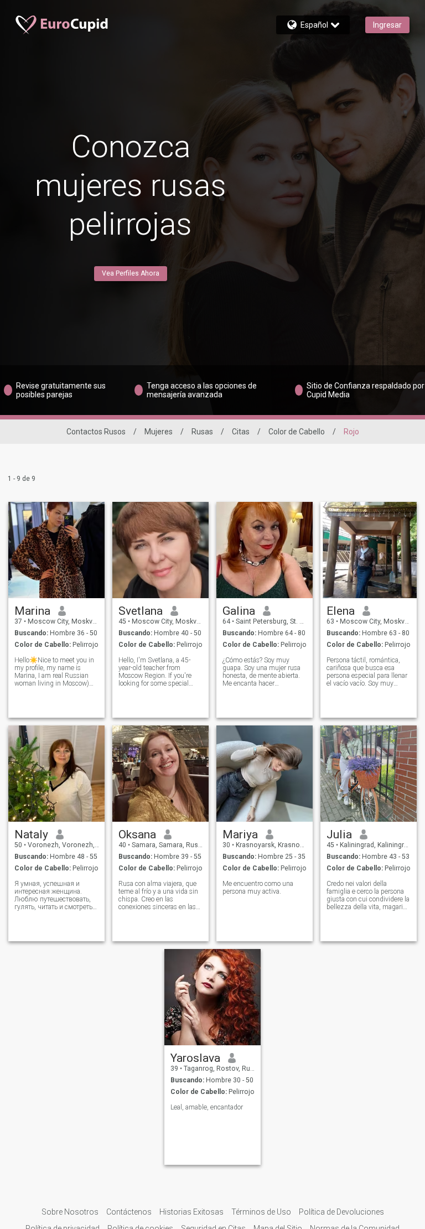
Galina (238, 611)
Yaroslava (195, 1058)
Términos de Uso (261, 1211)
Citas (241, 431)
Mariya (240, 834)
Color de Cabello (296, 431)
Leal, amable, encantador (206, 1107)
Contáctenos (129, 1211)
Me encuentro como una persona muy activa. (257, 887)
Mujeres (158, 431)
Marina (32, 611)
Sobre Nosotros (70, 1211)
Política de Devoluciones (341, 1211)
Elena (340, 611)
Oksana (137, 834)
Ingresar (387, 24)
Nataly (31, 834)
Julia (339, 834)
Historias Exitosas (191, 1211)
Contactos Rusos (96, 431)
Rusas (202, 431)
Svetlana (140, 611)
